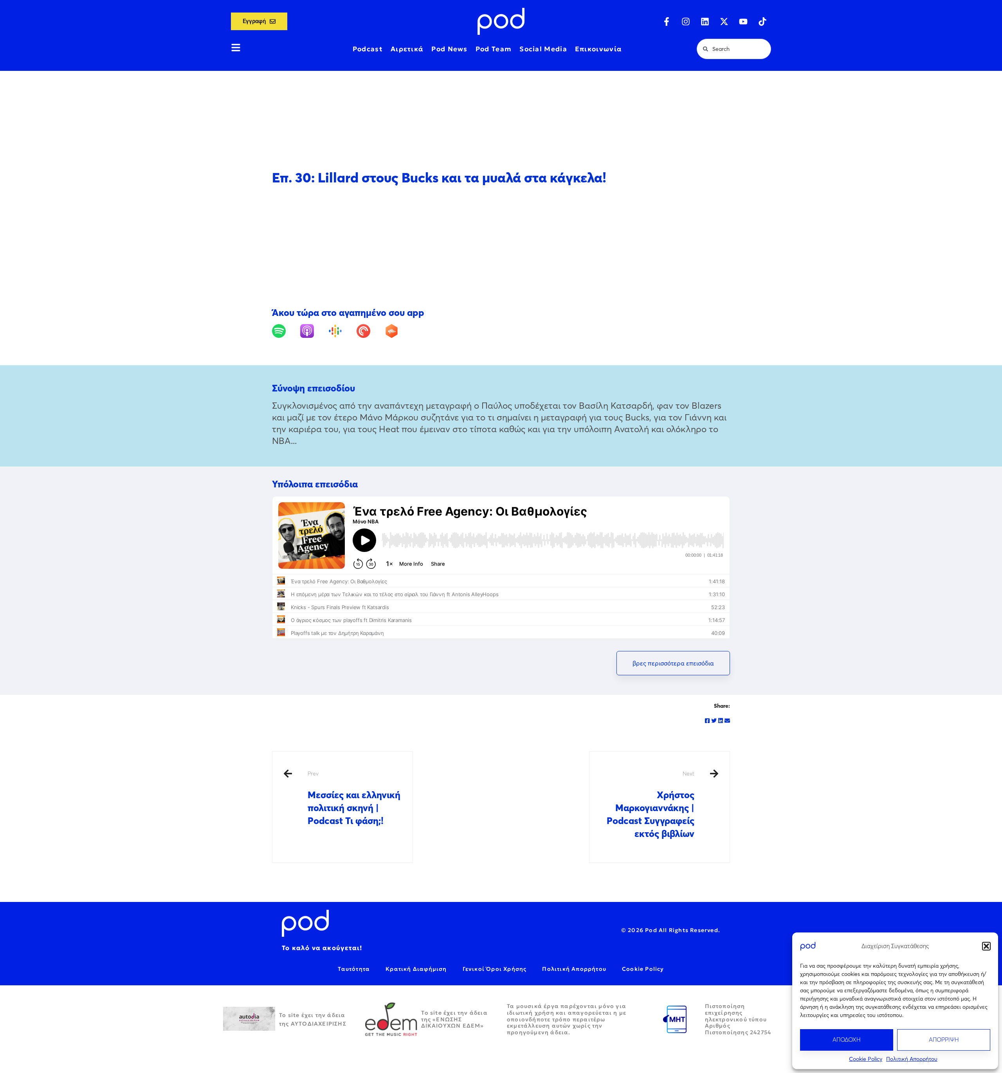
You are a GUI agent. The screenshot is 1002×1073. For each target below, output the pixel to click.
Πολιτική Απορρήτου (911, 1058)
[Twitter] (714, 720)
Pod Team (494, 49)
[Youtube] (743, 21)
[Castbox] (398, 331)
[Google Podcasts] (341, 331)
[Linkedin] (705, 21)
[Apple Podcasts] (313, 331)
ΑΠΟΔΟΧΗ (847, 1039)
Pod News (449, 49)
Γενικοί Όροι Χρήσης (495, 968)
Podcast (368, 49)
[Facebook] (707, 720)
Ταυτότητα (354, 968)
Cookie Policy (865, 1058)
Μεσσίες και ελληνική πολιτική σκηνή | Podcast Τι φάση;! (354, 798)
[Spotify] (285, 331)
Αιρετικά (407, 49)
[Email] (727, 720)
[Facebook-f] (666, 21)
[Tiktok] (762, 21)
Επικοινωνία (598, 49)
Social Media (543, 49)
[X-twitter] (724, 21)
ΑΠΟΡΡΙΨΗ (944, 1039)
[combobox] (734, 49)
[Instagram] (685, 21)
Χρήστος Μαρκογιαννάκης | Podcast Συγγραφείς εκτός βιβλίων (650, 804)
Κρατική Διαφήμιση (416, 968)
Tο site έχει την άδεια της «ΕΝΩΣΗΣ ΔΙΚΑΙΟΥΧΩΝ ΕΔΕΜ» (454, 1019)
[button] (986, 946)
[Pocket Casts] (370, 331)
